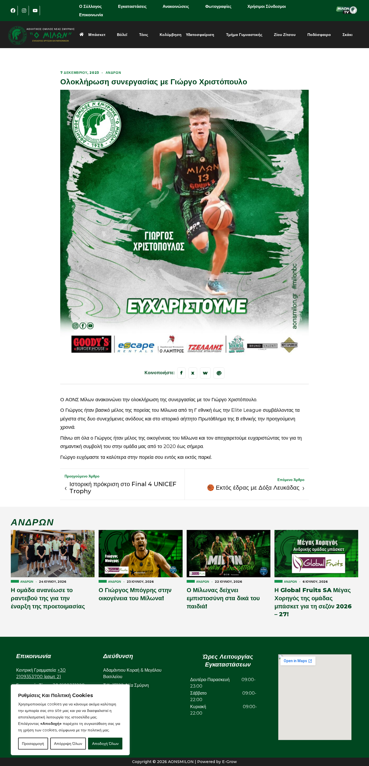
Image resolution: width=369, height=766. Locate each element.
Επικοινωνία (91, 14)
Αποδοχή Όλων (105, 743)
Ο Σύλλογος (90, 6)
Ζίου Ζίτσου (285, 34)
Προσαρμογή (33, 743)
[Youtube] (35, 10)
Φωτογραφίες (218, 6)
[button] (94, 6)
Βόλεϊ (122, 34)
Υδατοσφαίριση (200, 34)
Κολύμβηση (171, 34)
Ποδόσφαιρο (319, 34)
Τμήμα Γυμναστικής (244, 34)
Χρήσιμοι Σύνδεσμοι (266, 6)
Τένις (143, 34)
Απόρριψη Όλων (68, 743)
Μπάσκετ (96, 34)
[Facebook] (13, 10)
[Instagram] (24, 10)
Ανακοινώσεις (176, 6)
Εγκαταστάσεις (132, 6)
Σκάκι (348, 34)
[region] (70, 719)
